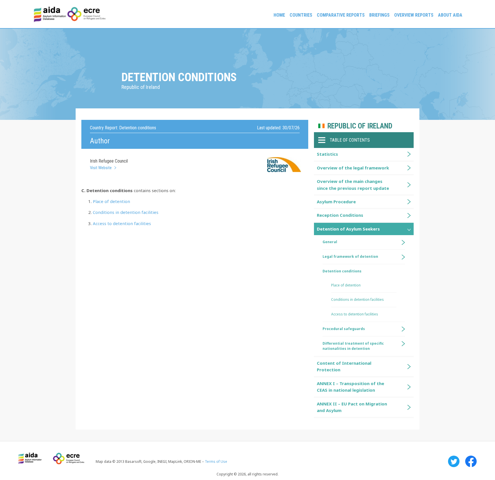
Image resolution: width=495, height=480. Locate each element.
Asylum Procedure (336, 201)
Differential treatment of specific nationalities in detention (353, 346)
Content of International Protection (344, 366)
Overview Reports (413, 15)
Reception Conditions (340, 215)
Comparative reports (341, 15)
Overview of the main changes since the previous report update (353, 184)
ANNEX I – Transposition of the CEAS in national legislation (350, 387)
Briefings (379, 15)
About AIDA (450, 15)
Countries (301, 15)
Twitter (453, 461)
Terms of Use (216, 461)
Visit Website (101, 167)
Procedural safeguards (344, 328)
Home (279, 15)
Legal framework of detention (350, 256)
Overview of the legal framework (353, 168)
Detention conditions (342, 271)
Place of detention (111, 201)
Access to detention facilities (122, 223)
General (330, 241)
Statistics (327, 154)
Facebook (471, 461)
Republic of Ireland (359, 126)
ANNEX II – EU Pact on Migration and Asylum (352, 407)
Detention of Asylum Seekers (348, 229)
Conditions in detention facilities (125, 212)
